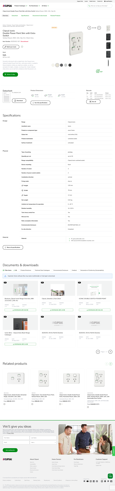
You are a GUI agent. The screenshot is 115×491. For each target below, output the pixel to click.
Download (20, 100)
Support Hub (98, 465)
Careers (31, 472)
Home (4, 25)
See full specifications (41, 103)
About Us (32, 462)
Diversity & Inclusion (34, 470)
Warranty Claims (36, 480)
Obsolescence (47, 480)
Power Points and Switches (19, 25)
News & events (33, 468)
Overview (5, 15)
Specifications (25, 15)
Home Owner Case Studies (57, 470)
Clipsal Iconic (29, 25)
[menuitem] (21, 6)
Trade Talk (76, 466)
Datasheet (15, 15)
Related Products (55, 15)
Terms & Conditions (58, 480)
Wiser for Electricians (78, 464)
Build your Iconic (11, 47)
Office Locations (33, 466)
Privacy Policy (10, 433)
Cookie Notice (18, 480)
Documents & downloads (40, 15)
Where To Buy (11, 74)
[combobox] (43, 442)
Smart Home (54, 464)
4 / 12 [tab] (94, 28)
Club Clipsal (76, 462)
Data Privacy (27, 480)
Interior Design (55, 462)
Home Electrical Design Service (58, 466)
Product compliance (7, 480)
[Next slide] (110, 363)
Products (9, 25)
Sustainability (33, 464)
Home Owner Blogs (56, 468)
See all (94, 102)
